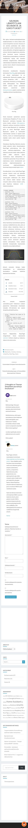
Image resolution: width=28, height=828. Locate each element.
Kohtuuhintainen (7, 90)
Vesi (9, 717)
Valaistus (9, 715)
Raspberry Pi (19, 710)
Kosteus (19, 352)
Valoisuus (14, 715)
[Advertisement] (14, 624)
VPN (13, 717)
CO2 (8, 698)
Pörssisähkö (6, 710)
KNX (9, 705)
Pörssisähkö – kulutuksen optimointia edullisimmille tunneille (11, 749)
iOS (7, 705)
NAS (16, 708)
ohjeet (21, 167)
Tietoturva (19, 713)
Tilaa (21, 767)
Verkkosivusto (8, 572)
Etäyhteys (22, 698)
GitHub (4, 702)
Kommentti (8, 535)
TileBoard (23, 713)
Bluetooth (7, 352)
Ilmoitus (13, 352)
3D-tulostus (8, 696)
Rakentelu (7, 678)
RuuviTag (12, 73)
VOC (11, 717)
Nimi (6, 558)
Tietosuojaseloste (9, 781)
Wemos (16, 717)
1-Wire (4, 696)
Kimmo (17, 31)
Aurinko (20, 696)
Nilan (19, 708)
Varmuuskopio (5, 717)
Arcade (13, 696)
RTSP (24, 710)
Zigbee (23, 717)
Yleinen (6, 682)
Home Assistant (13, 701)
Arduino (17, 696)
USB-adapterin (21, 123)
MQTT (9, 708)
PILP (22, 708)
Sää (16, 713)
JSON (21, 184)
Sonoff (13, 713)
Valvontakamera (20, 715)
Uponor (4, 715)
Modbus (5, 708)
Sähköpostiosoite (10, 565)
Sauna (16, 354)
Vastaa (7, 442)
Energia (11, 698)
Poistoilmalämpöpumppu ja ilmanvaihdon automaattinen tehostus (14, 371)
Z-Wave (19, 717)
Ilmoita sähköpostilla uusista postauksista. (13, 591)
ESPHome (17, 698)
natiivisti (5, 338)
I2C (22, 702)
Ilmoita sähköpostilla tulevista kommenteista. (13, 583)
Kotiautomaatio (9, 350)
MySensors (13, 708)
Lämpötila (6, 354)
